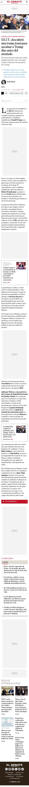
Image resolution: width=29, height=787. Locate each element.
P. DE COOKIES (19, 776)
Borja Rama (11, 82)
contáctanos (19, 772)
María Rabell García (7, 439)
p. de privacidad (9, 776)
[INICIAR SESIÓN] (27, 2)
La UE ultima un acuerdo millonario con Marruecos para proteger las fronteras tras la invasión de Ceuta (15, 600)
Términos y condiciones (14, 774)
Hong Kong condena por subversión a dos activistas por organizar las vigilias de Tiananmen (21, 724)
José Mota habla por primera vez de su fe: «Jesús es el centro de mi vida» (15, 590)
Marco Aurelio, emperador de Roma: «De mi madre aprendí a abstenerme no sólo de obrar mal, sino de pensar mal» (15, 569)
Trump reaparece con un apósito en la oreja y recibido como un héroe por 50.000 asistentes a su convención (9, 274)
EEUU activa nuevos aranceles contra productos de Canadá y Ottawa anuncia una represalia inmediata (7, 705)
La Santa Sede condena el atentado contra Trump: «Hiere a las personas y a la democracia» (9, 432)
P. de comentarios (15, 778)
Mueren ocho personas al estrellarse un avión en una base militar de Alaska (7, 735)
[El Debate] (14, 1)
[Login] (27, 2)
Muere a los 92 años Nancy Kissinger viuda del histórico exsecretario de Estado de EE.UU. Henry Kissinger (21, 705)
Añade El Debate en (15, 93)
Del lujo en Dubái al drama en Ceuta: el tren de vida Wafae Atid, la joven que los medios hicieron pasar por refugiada (15, 610)
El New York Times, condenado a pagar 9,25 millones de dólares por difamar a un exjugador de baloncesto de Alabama (20, 747)
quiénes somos (9, 772)
